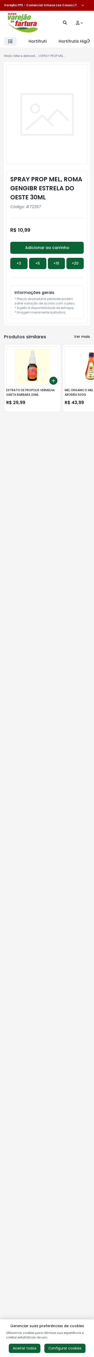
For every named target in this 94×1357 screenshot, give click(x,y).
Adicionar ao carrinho (47, 248)
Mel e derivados (27, 56)
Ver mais (82, 336)
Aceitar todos (24, 1348)
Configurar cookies (64, 1348)
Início (8, 56)
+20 (75, 263)
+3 (19, 263)
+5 (37, 263)
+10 (56, 263)
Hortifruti (38, 41)
